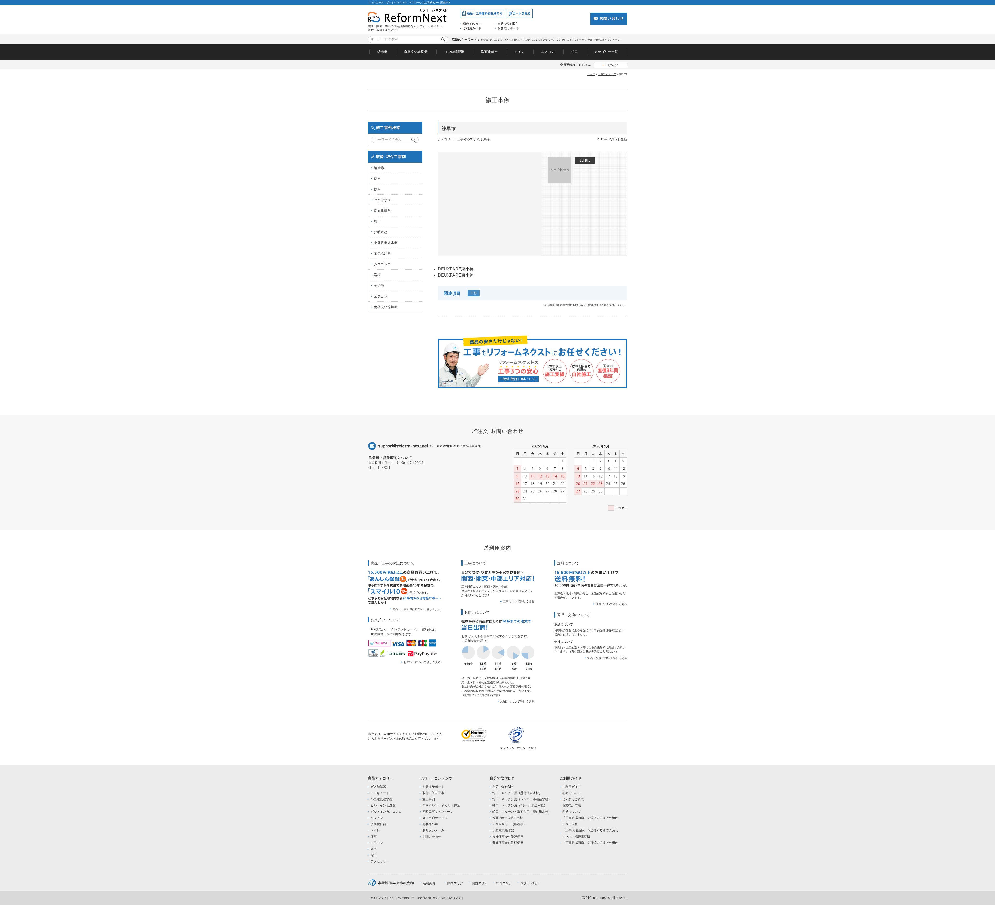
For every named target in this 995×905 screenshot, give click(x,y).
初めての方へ (472, 23)
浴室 (374, 849)
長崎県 (485, 139)
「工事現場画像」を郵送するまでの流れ (590, 843)
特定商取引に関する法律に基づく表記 (439, 897)
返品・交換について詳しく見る (607, 658)
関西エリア (479, 883)
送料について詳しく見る (611, 604)
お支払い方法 (571, 805)
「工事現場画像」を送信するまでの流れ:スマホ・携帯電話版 (590, 833)
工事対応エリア (607, 74)
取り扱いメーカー (434, 830)
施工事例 (428, 799)
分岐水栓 (380, 232)
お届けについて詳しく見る (517, 701)
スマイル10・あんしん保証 (441, 805)
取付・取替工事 (433, 793)
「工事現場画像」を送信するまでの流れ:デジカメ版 (590, 821)
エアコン (548, 52)
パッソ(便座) (586, 39)
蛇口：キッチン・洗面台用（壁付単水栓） (521, 811)
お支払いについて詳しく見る (422, 662)
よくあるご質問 (573, 799)
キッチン (377, 818)
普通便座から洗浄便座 (507, 843)
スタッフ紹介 (530, 883)
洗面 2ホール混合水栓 (507, 818)
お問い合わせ (431, 836)
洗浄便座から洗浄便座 (507, 836)
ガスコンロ (496, 39)
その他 (379, 285)
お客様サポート (508, 28)
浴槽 (377, 275)
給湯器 (485, 39)
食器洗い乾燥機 (416, 52)
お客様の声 (430, 824)
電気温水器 (382, 253)
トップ (591, 74)
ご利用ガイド (472, 28)
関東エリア (455, 883)
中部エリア (504, 883)
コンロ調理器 (454, 52)
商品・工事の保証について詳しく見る (416, 609)
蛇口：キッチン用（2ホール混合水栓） (519, 805)
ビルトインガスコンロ (386, 811)
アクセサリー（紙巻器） (509, 824)
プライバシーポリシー (402, 897)
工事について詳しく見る (518, 601)
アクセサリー (384, 200)
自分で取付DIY (507, 23)
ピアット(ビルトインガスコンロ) (523, 39)
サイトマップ (378, 897)
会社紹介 (429, 883)
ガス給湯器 (378, 787)
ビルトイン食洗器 (383, 805)
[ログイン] (610, 65)
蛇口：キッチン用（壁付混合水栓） (517, 793)
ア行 (473, 293)
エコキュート (380, 793)
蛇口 (574, 52)
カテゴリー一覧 (606, 52)
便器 (377, 178)
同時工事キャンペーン (607, 39)
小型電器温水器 (385, 243)
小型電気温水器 (381, 799)
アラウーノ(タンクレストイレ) (560, 39)
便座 (377, 189)
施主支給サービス (434, 818)
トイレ (519, 52)
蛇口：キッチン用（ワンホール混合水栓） (521, 799)
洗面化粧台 (489, 52)
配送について (571, 811)
